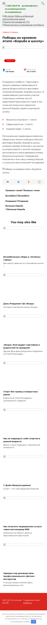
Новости (10, 60)
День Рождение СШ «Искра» (18, 303)
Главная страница (10, 32)
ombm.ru (27, 603)
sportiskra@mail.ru (30, 6)
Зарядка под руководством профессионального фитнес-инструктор (19, 576)
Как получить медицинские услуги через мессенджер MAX (22, 528)
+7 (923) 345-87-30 (12, 6)
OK (33, 622)
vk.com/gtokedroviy (13, 12)
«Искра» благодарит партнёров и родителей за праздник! (21, 346)
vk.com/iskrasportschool (15, 9)
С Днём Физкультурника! (17, 485)
